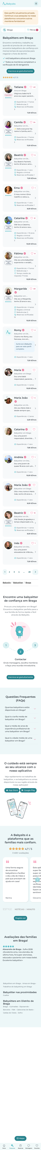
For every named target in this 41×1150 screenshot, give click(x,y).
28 (29, 572)
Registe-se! (20, 918)
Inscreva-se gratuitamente (20, 71)
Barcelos (6, 1010)
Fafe (13, 1010)
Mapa (21, 1138)
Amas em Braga (28, 983)
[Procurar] (4, 30)
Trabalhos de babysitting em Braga (17, 986)
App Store (13, 790)
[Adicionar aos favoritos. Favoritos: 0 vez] (34, 370)
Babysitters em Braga (12, 983)
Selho (20, 1013)
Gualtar (6, 995)
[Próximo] (35, 572)
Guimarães (13, 1007)
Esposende (24, 1007)
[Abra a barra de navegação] (36, 3)
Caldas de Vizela (9, 1013)
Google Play (29, 790)
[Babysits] (9, 3)
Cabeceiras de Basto (25, 1010)
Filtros (33, 30)
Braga (5, 1007)
